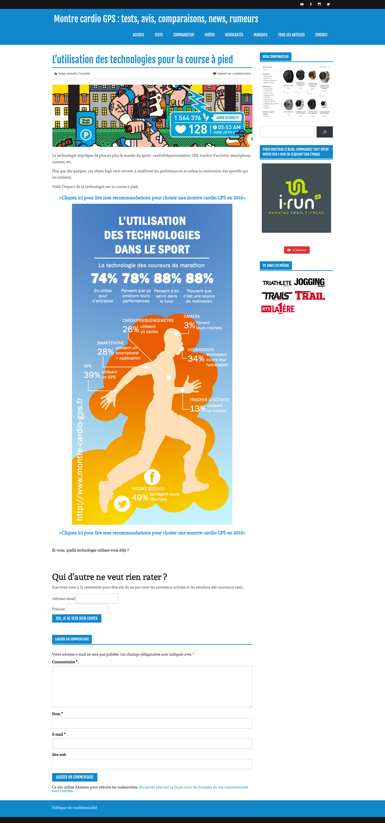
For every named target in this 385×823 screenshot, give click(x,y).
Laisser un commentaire (234, 73)
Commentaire (65, 662)
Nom (57, 714)
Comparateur (183, 35)
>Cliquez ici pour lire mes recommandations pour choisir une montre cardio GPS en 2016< (152, 197)
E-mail (59, 734)
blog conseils (68, 73)
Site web (59, 755)
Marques (261, 35)
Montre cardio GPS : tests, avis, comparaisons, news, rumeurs (156, 19)
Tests (159, 35)
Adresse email (64, 598)
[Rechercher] (325, 132)
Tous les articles (291, 35)
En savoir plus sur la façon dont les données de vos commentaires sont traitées (150, 789)
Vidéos (210, 35)
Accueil (138, 35)
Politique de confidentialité (74, 807)
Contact (321, 35)
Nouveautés (234, 35)
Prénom (59, 609)
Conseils (84, 73)
